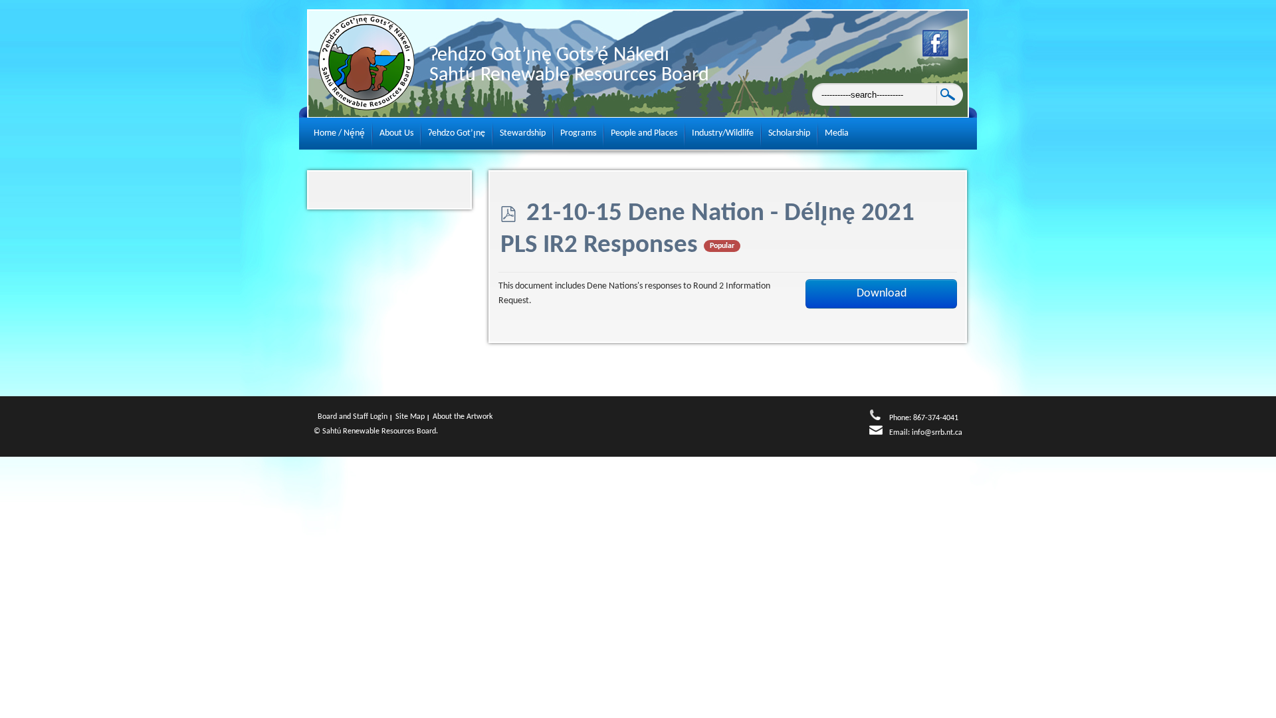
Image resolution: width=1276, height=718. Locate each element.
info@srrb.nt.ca (937, 433)
